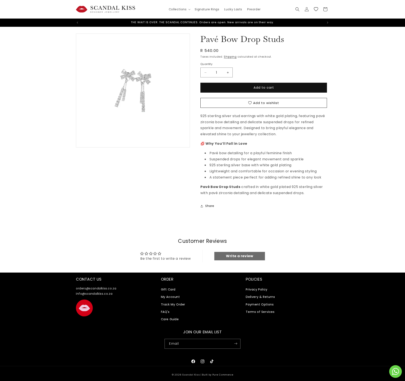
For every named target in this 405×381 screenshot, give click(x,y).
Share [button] (209, 206)
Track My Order (173, 304)
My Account (170, 297)
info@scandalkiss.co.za (94, 294)
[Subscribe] (235, 344)
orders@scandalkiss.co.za (96, 288)
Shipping (230, 56)
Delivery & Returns (260, 297)
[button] (179, 9)
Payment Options (260, 304)
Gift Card (168, 290)
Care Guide (170, 319)
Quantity (206, 64)
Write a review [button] (239, 255)
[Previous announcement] (77, 23)
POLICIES (254, 279)
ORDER (167, 279)
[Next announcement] (327, 23)
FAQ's (165, 312)
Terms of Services (260, 312)
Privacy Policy (256, 290)
